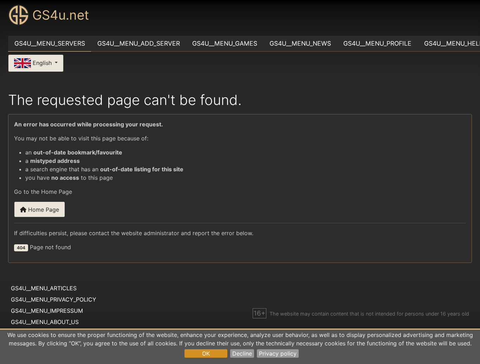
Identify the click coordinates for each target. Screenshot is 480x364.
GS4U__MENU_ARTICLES (44, 288)
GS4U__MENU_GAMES (224, 43)
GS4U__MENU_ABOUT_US (45, 321)
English (42, 62)
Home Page (42, 209)
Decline (242, 353)
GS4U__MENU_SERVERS (49, 43)
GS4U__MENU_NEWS (300, 43)
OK (206, 353)
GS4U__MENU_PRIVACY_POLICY (53, 299)
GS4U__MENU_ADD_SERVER (138, 43)
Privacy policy (278, 353)
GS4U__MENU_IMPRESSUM (47, 310)
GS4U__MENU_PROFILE (377, 43)
